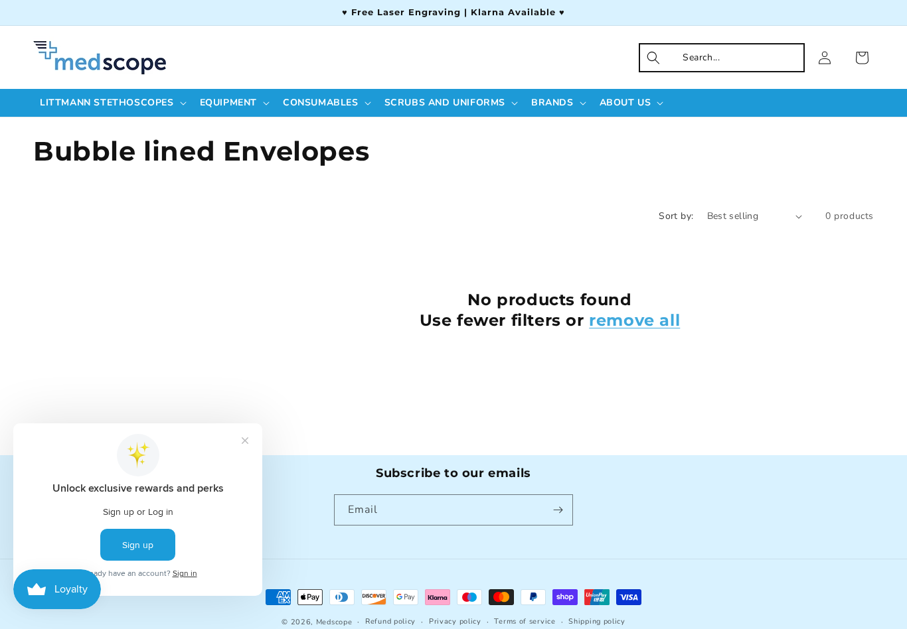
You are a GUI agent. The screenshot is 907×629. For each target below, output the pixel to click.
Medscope (334, 622)
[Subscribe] (557, 509)
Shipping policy (596, 621)
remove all (634, 320)
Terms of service (524, 621)
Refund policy (390, 621)
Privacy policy (455, 621)
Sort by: (676, 216)
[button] (112, 103)
